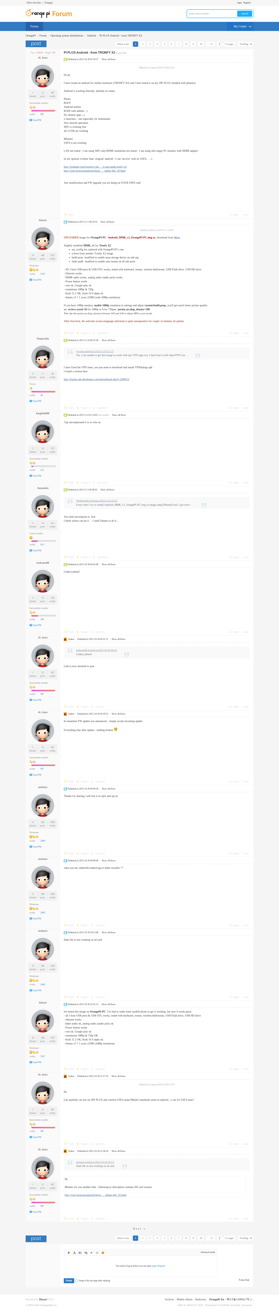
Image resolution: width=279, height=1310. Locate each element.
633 (52, 523)
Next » (139, 1228)
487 (52, 92)
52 (43, 598)
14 (43, 523)
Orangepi (48, 2)
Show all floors (109, 59)
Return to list (123, 44)
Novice (32, 384)
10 (201, 44)
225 (52, 448)
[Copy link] (121, 53)
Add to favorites (33, 2)
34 (43, 448)
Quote (91, 1252)
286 (42, 822)
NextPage (244, 44)
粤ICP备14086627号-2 (239, 1299)
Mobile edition (184, 1299)
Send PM (37, 120)
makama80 (42, 562)
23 (43, 92)
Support (85, 333)
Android (91, 35)
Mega (177, 237)
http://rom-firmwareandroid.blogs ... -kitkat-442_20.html (94, 170)
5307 (52, 255)
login (239, 2)
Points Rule (244, 1280)
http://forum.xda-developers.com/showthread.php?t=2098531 (96, 379)
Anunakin (43, 488)
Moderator (34, 265)
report (245, 214)
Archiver (169, 1299)
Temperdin (42, 338)
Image (80, 1252)
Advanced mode (207, 1252)
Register (247, 2)
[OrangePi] (51, 17)
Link (86, 1252)
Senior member (36, 533)
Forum (34, 26)
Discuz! (43, 1299)
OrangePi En (216, 1299)
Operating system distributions (66, 35)
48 (52, 373)
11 (33, 822)
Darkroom (200, 1299)
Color (74, 1252)
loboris (43, 220)
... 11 (210, 44)
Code (97, 1252)
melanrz (42, 787)
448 (42, 255)
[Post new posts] (36, 43)
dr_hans (42, 57)
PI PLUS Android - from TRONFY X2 (121, 35)
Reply (71, 214)
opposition (102, 333)
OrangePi (31, 35)
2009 (52, 822)
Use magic (233, 214)
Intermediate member (38, 103)
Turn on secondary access (252, 2)
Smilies (103, 1252)
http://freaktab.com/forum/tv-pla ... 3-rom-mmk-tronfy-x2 (95, 166)
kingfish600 (42, 413)
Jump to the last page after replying (94, 1280)
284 (52, 598)
